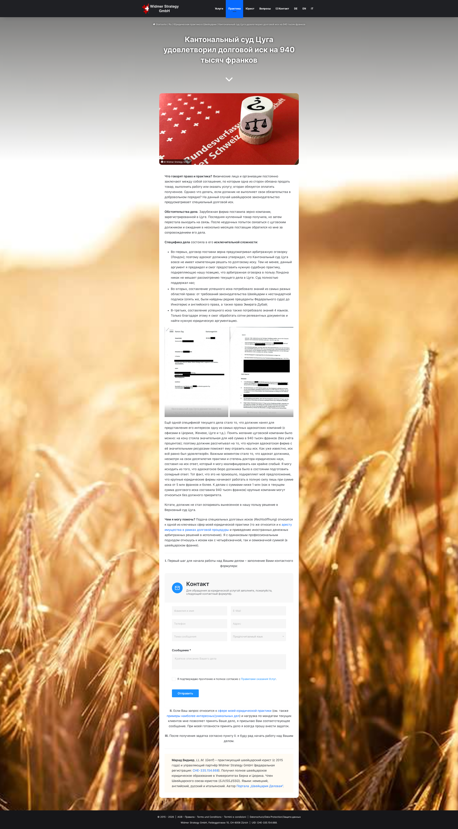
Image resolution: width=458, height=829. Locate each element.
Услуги (219, 8)
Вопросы (265, 8)
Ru (170, 24)
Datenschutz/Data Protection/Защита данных (275, 816)
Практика (234, 8)
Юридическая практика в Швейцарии (195, 24)
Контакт (283, 8)
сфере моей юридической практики (244, 710)
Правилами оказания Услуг (258, 679)
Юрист (250, 8)
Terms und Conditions (209, 816)
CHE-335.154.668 (205, 770)
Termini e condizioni (235, 816)
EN (304, 8)
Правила (189, 816)
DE (296, 8)
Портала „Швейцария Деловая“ (260, 786)
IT (312, 8)
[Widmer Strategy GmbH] (161, 9)
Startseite (161, 24)
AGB (179, 816)
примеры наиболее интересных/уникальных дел (203, 716)
